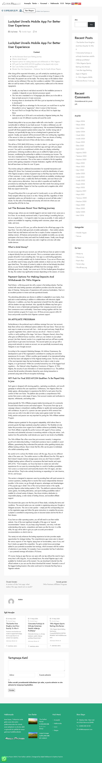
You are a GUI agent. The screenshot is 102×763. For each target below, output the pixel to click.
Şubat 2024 (80, 132)
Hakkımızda (55, 3)
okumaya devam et (11, 641)
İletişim (67, 3)
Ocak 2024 (80, 135)
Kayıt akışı (80, 260)
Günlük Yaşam (26, 32)
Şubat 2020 (80, 212)
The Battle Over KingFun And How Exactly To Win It (12, 626)
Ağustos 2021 (81, 191)
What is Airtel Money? (19, 59)
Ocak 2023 (80, 177)
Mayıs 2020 (80, 205)
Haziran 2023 (81, 159)
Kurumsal (43, 3)
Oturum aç (80, 257)
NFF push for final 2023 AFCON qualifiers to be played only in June (35, 64)
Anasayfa (27, 3)
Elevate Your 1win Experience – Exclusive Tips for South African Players (36, 69)
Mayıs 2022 (80, 187)
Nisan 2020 (80, 208)
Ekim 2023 (80, 145)
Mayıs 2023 (80, 163)
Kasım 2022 (80, 184)
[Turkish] (79, 3)
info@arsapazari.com (85, 729)
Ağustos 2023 (81, 152)
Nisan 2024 (80, 125)
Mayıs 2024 (80, 121)
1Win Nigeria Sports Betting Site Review (57, 624)
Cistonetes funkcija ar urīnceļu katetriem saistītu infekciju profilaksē (36, 627)
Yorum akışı (80, 264)
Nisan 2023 (80, 166)
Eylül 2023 (80, 149)
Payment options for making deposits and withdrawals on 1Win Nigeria (36, 61)
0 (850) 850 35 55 (11, 10)
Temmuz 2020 (81, 198)
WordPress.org (81, 267)
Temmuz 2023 (81, 156)
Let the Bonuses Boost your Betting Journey (27, 57)
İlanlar (34, 3)
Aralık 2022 (80, 180)
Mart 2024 (80, 128)
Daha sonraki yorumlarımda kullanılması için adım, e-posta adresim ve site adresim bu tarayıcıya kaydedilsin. (35, 683)
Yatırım (78, 236)
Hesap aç (79, 253)
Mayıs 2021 (80, 194)
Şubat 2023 (80, 173)
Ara (76, 20)
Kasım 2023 (80, 142)
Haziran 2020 (81, 201)
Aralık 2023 (80, 139)
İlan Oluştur (29, 10)
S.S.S (62, 3)
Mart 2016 (80, 215)
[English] (73, 3)
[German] (76, 3)
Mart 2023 (80, 170)
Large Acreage (44, 733)
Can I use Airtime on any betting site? (24, 66)
